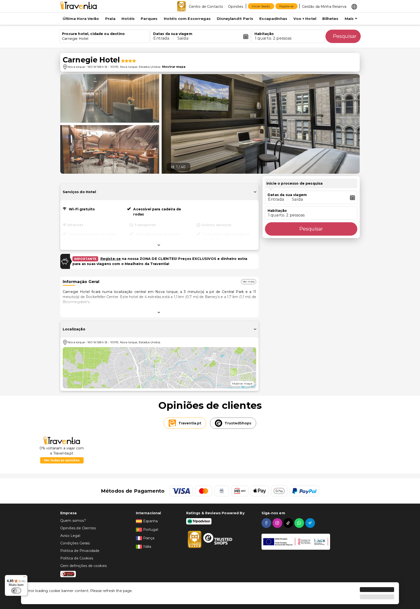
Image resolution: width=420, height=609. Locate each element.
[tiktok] (288, 523)
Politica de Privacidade (79, 551)
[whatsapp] (299, 523)
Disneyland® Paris (235, 18)
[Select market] (354, 6)
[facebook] (267, 523)
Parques (149, 18)
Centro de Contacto (206, 6)
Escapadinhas (273, 18)
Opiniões (235, 6)
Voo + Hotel (304, 18)
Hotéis (128, 18)
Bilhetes (330, 18)
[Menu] (24, 578)
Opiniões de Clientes (78, 528)
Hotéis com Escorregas (187, 18)
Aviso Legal (70, 535)
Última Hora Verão (81, 18)
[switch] (16, 590)
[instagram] (277, 523)
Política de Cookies (76, 558)
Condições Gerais (75, 543)
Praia (110, 18)
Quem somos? (73, 520)
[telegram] (310, 523)
